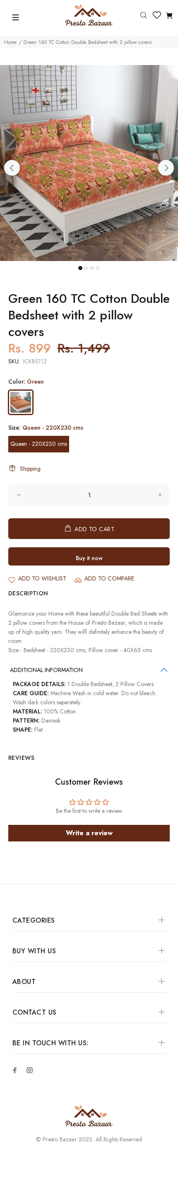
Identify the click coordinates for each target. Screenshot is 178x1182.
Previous (12, 168)
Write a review (89, 833)
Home (10, 42)
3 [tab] (92, 268)
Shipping (30, 468)
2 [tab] (86, 268)
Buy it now (89, 558)
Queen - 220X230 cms (38, 444)
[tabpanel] (89, 163)
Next (166, 168)
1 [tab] (80, 268)
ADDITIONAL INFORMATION (46, 670)
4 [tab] (98, 268)
